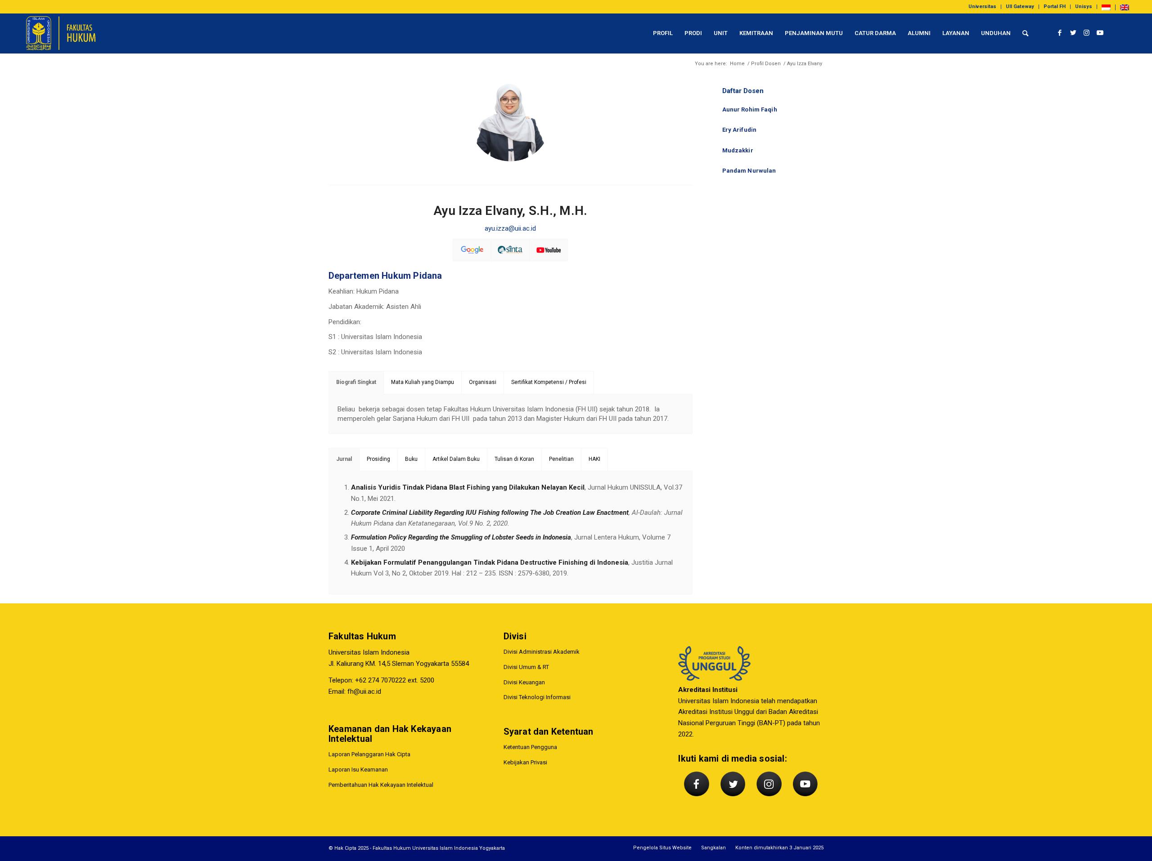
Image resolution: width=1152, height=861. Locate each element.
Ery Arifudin (739, 129)
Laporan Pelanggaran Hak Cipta (369, 754)
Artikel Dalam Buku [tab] (456, 459)
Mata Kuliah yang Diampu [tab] (422, 382)
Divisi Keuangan (524, 682)
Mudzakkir (737, 150)
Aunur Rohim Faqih (749, 109)
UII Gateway (1020, 6)
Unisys (1083, 6)
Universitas (982, 6)
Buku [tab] (411, 459)
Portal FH (1055, 6)
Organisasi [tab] (482, 382)
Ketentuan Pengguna (530, 747)
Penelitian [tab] (561, 459)
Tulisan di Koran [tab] (514, 459)
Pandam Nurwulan (749, 170)
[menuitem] (982, 6)
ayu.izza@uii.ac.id (510, 228)
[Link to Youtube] (1100, 33)
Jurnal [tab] (344, 459)
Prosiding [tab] (378, 459)
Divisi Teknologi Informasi (537, 697)
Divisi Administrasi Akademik (542, 651)
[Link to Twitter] (1073, 33)
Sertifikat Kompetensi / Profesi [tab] (548, 382)
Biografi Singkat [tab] (356, 382)
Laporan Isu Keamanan (358, 769)
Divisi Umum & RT (526, 667)
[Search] (1025, 33)
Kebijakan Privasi (525, 762)
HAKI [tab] (594, 459)
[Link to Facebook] (1059, 33)
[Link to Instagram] (1087, 33)
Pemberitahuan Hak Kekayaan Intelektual (380, 784)
